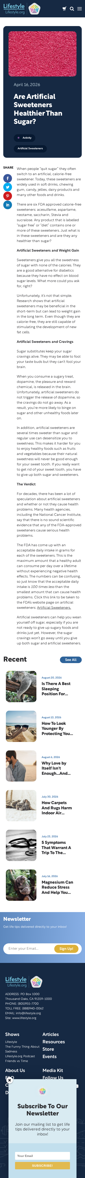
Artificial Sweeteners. (54, 607)
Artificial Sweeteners (30, 148)
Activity (27, 138)
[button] (72, 9)
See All (70, 660)
